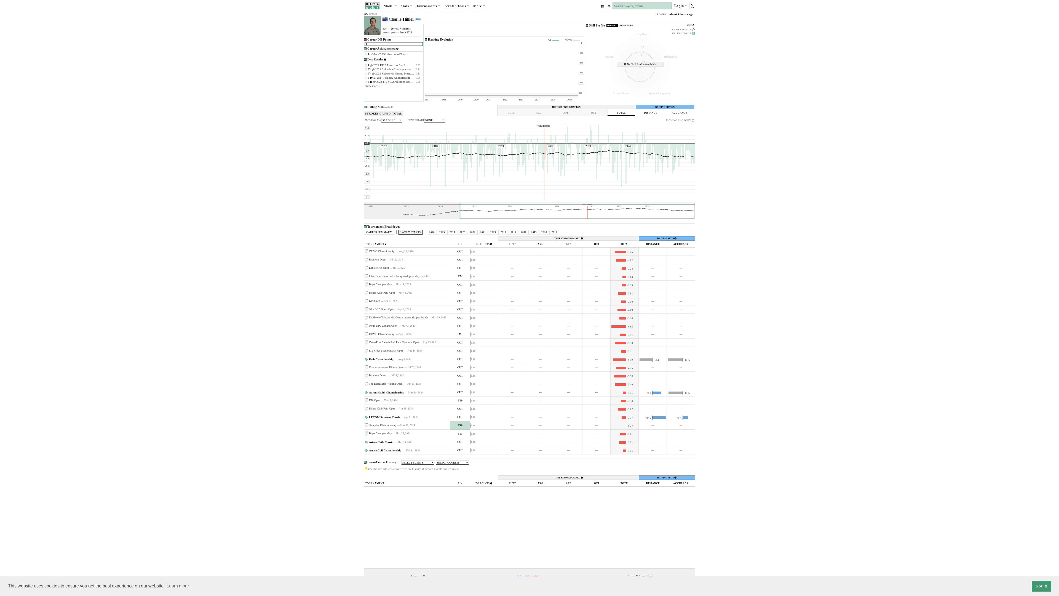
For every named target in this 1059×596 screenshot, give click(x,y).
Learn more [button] (178, 586)
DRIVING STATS (663, 107)
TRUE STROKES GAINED (565, 107)
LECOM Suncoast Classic (384, 417)
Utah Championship (381, 359)
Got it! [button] (1041, 586)
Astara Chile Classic (381, 442)
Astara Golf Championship (385, 450)
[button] (692, 5)
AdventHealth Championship (386, 392)
